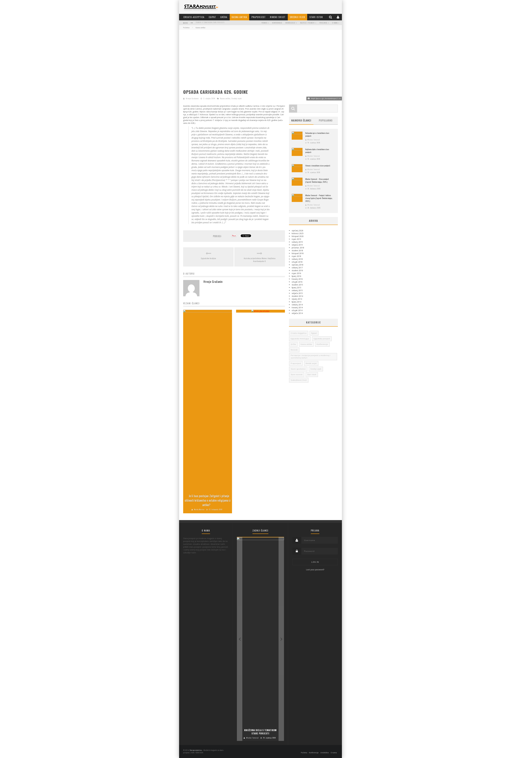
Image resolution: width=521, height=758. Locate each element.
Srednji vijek (297, 17)
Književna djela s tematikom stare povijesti (260, 732)
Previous (239, 639)
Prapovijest (259, 17)
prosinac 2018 (298, 247)
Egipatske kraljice (208, 258)
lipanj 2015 (296, 287)
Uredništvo (324, 752)
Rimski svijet (277, 17)
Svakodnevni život (299, 380)
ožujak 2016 (297, 282)
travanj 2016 (297, 279)
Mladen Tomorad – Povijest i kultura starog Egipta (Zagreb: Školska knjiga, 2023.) (318, 198)
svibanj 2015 (297, 290)
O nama (335, 23)
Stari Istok (316, 17)
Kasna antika (239, 17)
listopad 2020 (298, 236)
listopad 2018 (298, 253)
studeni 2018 (297, 250)
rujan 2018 (296, 256)
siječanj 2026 (297, 230)
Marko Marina (199, 509)
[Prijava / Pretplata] (338, 17)
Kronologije (290, 23)
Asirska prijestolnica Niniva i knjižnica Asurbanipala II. (259, 259)
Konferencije (277, 23)
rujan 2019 (296, 239)
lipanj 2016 (296, 276)
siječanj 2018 (297, 264)
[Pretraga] (331, 17)
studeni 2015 (297, 284)
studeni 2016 (297, 270)
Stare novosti (297, 374)
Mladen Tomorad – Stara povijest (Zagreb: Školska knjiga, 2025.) (221, 23)
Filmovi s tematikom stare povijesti (317, 165)
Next (281, 639)
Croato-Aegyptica (193, 17)
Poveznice (323, 23)
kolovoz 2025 (298, 233)
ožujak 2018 (297, 262)
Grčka (223, 17)
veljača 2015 (297, 293)
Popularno (326, 120)
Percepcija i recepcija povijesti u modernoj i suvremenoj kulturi (310, 356)
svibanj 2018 (297, 259)
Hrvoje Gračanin (192, 98)
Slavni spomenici (298, 369)
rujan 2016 (296, 273)
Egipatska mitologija (300, 339)
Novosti (294, 350)
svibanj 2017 (297, 267)
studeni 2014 (297, 296)
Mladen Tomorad (313, 140)
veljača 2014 (297, 313)
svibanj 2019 (297, 242)
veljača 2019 (297, 244)
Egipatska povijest (322, 339)
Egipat (212, 17)
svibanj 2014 (297, 304)
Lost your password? (315, 569)
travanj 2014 (297, 307)
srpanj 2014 (297, 299)
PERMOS (264, 23)
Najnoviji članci (301, 120)
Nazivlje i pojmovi (307, 23)
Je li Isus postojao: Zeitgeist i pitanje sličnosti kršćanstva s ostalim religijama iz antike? (208, 500)
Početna (186, 27)
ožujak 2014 (297, 310)
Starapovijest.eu (196, 750)
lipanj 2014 (296, 301)
